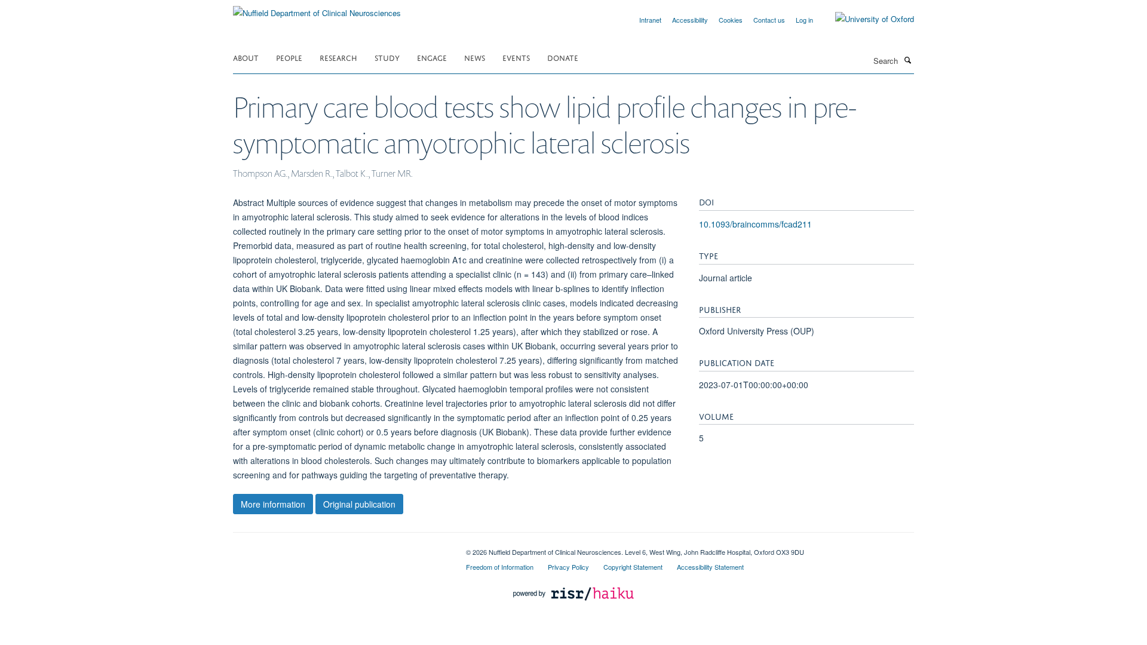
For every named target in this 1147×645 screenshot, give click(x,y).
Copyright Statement (633, 567)
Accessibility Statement (710, 567)
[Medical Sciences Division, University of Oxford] (340, 548)
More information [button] (273, 504)
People (289, 57)
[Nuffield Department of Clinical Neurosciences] (317, 8)
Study (387, 57)
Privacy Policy (568, 567)
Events (516, 57)
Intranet (650, 19)
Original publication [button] (359, 504)
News (474, 57)
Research (338, 57)
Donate (562, 57)
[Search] (907, 59)
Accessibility (690, 19)
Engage (432, 57)
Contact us (769, 19)
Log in (804, 19)
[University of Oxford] (865, 19)
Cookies (731, 19)
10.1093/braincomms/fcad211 (755, 224)
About (246, 57)
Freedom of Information (499, 567)
